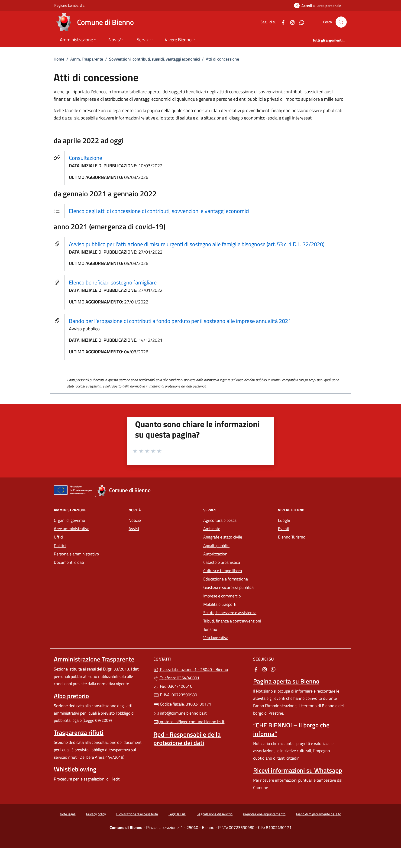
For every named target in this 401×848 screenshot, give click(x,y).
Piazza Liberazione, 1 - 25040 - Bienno (203, 669)
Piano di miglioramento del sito (318, 814)
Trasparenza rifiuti (78, 732)
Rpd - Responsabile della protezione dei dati (187, 738)
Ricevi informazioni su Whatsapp (297, 770)
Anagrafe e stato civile (222, 537)
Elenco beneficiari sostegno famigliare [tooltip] (113, 282)
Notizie (135, 520)
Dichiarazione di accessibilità (137, 814)
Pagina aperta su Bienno (286, 681)
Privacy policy (96, 814)
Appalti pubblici (216, 545)
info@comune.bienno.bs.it (183, 713)
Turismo (210, 629)
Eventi (283, 529)
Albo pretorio (71, 696)
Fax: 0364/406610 (175, 686)
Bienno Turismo (291, 537)
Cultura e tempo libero (222, 570)
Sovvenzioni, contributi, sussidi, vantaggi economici (154, 59)
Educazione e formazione (225, 579)
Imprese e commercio (222, 596)
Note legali (67, 814)
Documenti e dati (69, 562)
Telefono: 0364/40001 (179, 678)
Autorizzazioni (215, 554)
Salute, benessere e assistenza (229, 612)
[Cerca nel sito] (341, 22)
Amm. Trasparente (86, 59)
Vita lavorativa (215, 638)
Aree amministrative (71, 529)
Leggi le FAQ (177, 814)
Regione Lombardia (69, 5)
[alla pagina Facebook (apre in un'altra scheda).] (281, 22)
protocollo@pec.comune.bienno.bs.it (191, 722)
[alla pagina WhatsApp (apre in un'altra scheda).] (299, 22)
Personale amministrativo (76, 554)
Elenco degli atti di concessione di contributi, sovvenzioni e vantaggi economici (159, 211)
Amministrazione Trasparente (94, 659)
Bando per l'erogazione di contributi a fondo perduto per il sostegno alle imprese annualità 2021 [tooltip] (180, 321)
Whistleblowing (75, 769)
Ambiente (211, 529)
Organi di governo (69, 520)
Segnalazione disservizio (215, 814)
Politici (60, 545)
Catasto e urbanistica (221, 562)
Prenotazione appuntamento (264, 814)
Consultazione (88, 157)
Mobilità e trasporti (219, 604)
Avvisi (134, 529)
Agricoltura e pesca (219, 520)
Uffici (58, 537)
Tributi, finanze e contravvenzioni (232, 621)
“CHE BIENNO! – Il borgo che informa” (291, 729)
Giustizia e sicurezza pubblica (228, 587)
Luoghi (284, 520)
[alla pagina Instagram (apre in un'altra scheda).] (290, 22)
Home (59, 59)
